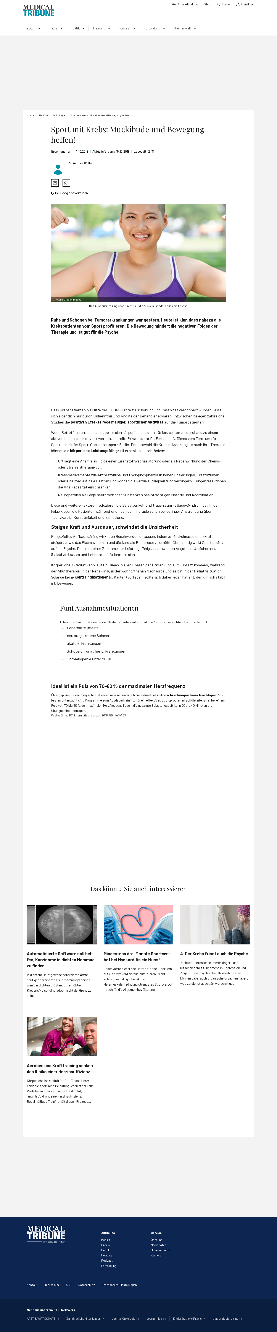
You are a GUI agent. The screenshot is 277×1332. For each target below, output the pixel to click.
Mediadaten (158, 1245)
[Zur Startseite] (39, 10)
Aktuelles (108, 1233)
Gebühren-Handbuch (185, 4)
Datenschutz (86, 1285)
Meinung (106, 1255)
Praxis (105, 1245)
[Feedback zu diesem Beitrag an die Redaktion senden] (66, 183)
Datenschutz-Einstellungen (119, 1285)
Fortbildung (108, 1265)
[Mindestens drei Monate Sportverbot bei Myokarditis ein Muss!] (139, 924)
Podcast (107, 1260)
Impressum (52, 1285)
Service (156, 1233)
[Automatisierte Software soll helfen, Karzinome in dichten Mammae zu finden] (62, 924)
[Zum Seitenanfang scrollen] (269, 1324)
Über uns (156, 1239)
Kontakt (32, 1285)
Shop (207, 4)
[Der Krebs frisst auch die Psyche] (215, 924)
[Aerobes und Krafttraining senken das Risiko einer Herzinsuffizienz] (62, 1036)
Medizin (106, 1239)
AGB (68, 1285)
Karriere (156, 1255)
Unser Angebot (161, 1250)
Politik (105, 1250)
